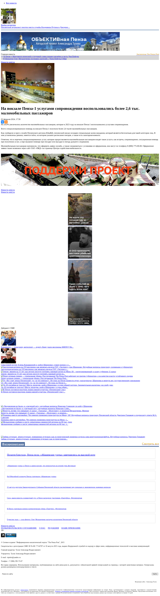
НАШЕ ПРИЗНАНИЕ (70, 528)
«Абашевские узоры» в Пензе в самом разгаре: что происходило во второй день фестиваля (41, 466)
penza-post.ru (24, 589)
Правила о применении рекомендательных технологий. (72, 591)
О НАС (42, 528)
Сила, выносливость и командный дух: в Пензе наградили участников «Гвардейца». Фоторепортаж (44, 498)
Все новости (11, 3)
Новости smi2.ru (8, 62)
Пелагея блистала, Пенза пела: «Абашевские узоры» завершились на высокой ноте (51, 454)
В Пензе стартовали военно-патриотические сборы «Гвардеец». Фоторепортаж (36, 509)
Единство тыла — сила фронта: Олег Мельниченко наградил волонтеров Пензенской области (42, 519)
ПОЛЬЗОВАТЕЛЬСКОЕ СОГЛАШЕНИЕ (19, 528)
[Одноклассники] (6, 121)
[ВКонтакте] (2, 121)
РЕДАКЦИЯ (53, 528)
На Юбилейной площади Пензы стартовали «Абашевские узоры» (31, 476)
